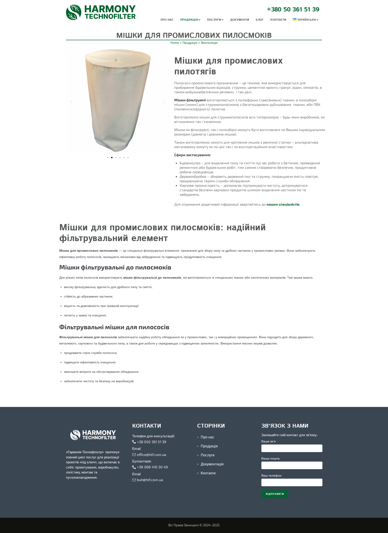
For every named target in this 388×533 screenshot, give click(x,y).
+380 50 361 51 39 (293, 9)
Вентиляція (209, 42)
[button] (71, 102)
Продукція (190, 42)
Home (174, 42)
